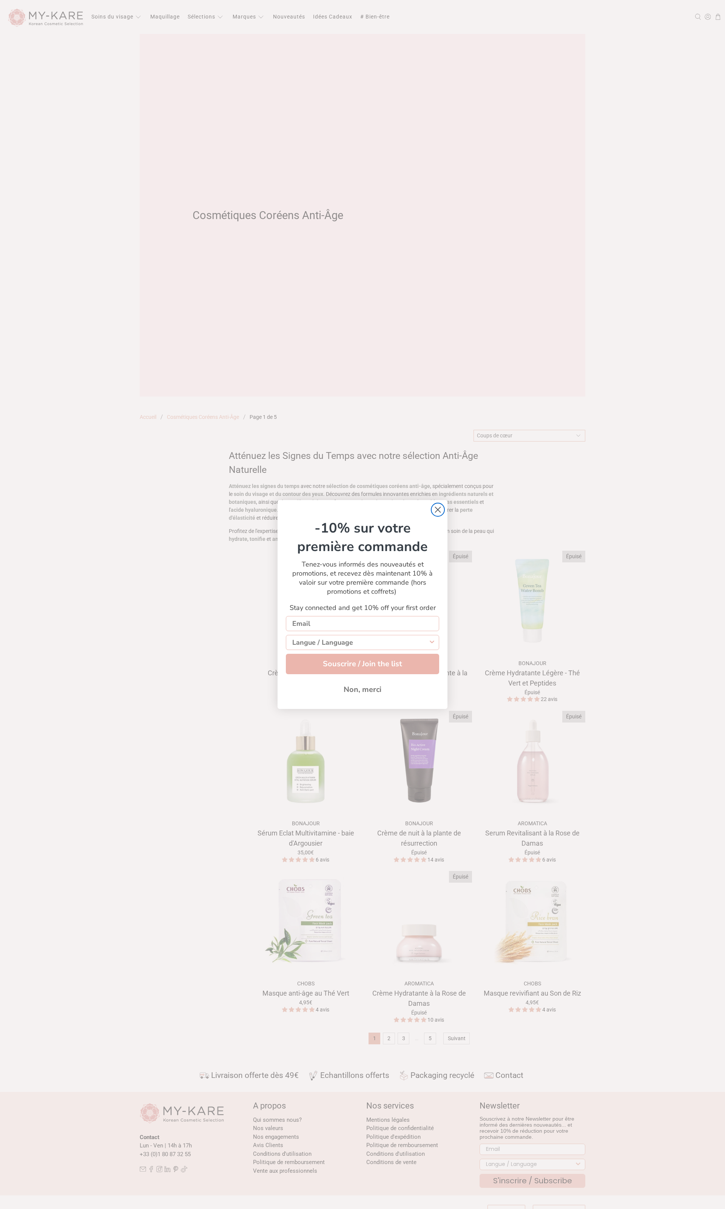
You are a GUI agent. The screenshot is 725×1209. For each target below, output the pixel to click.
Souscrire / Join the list (362, 664)
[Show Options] (432, 642)
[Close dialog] (437, 509)
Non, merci (362, 689)
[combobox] (360, 642)
